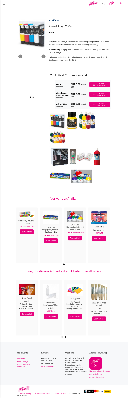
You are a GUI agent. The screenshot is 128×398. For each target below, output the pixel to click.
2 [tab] (65, 337)
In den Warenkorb (101, 85)
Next (44, 57)
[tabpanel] (27, 233)
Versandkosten (60, 393)
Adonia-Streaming (96, 377)
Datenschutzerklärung (43, 393)
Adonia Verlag (25, 393)
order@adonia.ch (48, 366)
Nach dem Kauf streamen (99, 371)
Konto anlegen (23, 361)
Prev (20, 57)
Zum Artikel (27, 232)
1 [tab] (64, 264)
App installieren (95, 374)
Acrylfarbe (54, 20)
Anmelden (21, 358)
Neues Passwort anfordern (23, 365)
